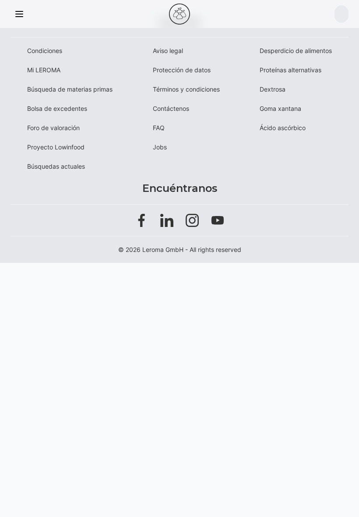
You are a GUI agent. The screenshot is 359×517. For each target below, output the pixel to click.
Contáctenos (171, 108)
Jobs (160, 147)
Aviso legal (168, 50)
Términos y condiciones (186, 89)
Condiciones (44, 50)
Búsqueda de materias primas (70, 89)
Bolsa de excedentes (57, 108)
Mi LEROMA (43, 70)
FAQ (159, 127)
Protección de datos (182, 70)
